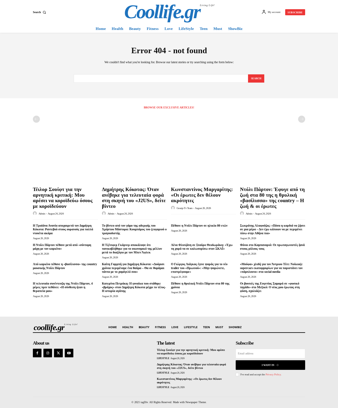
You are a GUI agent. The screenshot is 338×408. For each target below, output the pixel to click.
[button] (40, 12)
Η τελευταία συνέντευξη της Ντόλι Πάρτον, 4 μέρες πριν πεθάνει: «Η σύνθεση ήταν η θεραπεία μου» (63, 287)
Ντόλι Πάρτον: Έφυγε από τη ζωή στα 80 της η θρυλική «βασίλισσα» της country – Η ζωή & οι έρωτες (272, 197)
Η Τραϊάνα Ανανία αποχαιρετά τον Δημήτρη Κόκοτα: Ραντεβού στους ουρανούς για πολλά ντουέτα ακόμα (63, 229)
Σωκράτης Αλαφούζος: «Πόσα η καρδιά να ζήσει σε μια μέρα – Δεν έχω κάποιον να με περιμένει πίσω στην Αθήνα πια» (272, 229)
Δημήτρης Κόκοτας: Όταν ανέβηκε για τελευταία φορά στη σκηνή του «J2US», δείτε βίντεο (134, 197)
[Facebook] (37, 353)
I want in (268, 365)
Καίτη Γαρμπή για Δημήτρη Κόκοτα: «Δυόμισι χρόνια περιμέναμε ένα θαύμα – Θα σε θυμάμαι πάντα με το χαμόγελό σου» (133, 267)
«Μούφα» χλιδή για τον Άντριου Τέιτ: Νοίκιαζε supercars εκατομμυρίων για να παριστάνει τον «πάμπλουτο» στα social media (271, 267)
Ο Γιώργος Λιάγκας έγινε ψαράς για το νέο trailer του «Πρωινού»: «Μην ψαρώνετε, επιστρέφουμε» (199, 267)
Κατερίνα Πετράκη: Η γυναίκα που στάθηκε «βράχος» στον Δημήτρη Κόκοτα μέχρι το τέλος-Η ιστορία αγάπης (134, 287)
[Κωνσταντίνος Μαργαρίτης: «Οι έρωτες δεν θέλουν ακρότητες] (203, 160)
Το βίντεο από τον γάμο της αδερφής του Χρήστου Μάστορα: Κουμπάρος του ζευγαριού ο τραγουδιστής (134, 229)
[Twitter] (58, 353)
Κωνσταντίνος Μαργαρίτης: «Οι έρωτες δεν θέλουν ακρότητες (202, 194)
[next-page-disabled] (301, 119)
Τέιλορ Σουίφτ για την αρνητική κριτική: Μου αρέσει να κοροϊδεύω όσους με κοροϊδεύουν (63, 197)
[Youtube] (69, 353)
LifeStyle (163, 358)
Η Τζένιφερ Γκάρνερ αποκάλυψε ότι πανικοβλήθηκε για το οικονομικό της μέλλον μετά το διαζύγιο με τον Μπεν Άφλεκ (132, 248)
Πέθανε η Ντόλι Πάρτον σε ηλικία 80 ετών (199, 225)
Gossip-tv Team (184, 208)
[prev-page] (36, 119)
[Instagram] (47, 353)
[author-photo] (35, 213)
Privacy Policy (273, 374)
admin (42, 213)
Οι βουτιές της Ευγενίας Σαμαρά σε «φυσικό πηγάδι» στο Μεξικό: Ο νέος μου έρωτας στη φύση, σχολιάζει (270, 287)
